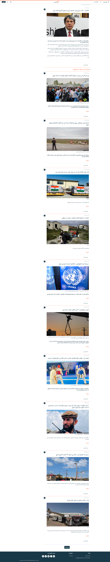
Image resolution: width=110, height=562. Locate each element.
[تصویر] (10, 2)
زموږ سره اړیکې (87, 555)
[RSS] (43, 556)
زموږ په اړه (71, 555)
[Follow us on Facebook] (54, 556)
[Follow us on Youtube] (48, 556)
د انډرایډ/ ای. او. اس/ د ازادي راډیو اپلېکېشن (83, 558)
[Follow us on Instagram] (46, 556)
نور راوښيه (67, 547)
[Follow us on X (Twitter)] (51, 556)
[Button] (85, 65)
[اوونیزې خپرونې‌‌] (7, 2)
